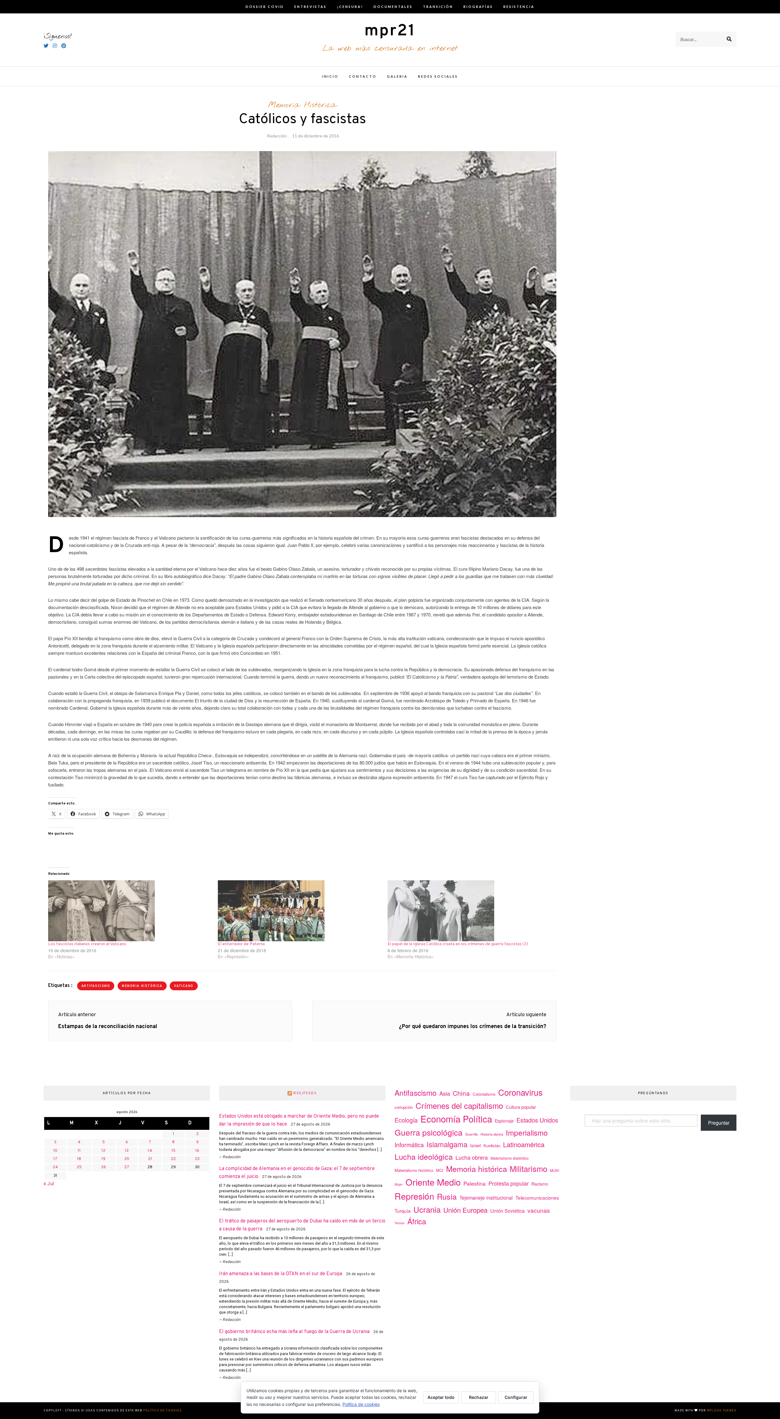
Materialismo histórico (414, 1170)
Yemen (400, 1223)
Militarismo (528, 1168)
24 (55, 1167)
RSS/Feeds (305, 1093)
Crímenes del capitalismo (459, 1105)
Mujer (399, 1184)
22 (173, 1159)
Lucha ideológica (424, 1156)
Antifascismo (95, 986)
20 (126, 1159)
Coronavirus (520, 1092)
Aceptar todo (441, 1397)
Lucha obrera (472, 1157)
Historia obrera (491, 1134)
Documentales (393, 7)
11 (79, 1150)
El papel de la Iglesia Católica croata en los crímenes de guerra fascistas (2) (458, 944)
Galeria (397, 76)
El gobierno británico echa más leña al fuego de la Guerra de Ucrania (294, 1332)
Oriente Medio (433, 1182)
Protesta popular (508, 1183)
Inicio (330, 76)
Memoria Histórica (302, 105)
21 (150, 1159)
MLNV (554, 1170)
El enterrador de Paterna (241, 944)
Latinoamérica (523, 1144)
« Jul (49, 1184)
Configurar (516, 1397)
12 (103, 1150)
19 (103, 1159)
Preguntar (718, 1122)
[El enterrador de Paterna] (299, 910)
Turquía (403, 1210)
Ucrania (427, 1209)
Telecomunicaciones (537, 1197)
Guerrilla (471, 1134)
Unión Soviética (507, 1210)
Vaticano (183, 986)
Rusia (447, 1196)
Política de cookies (162, 1411)
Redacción (277, 135)
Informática (409, 1144)
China (461, 1093)
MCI (439, 1170)
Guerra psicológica (429, 1132)
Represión (414, 1196)
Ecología (406, 1120)
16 (197, 1150)
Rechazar (478, 1397)
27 (126, 1167)
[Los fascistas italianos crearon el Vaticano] (130, 910)
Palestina (474, 1183)
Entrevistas (310, 7)
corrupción (404, 1107)
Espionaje (504, 1121)
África (416, 1221)
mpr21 (390, 31)
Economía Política (456, 1118)
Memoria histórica (142, 986)
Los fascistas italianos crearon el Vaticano (87, 944)
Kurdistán (492, 1145)
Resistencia (518, 7)
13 (127, 1150)
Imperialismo (527, 1132)
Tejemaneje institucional (486, 1197)
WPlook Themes (721, 1411)
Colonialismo (484, 1094)
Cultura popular (521, 1107)
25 (79, 1167)
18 (79, 1159)
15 (174, 1150)
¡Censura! (350, 7)
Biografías (478, 7)
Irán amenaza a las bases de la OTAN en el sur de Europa (280, 1274)
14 (150, 1150)
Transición (438, 7)
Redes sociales (438, 76)
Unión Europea (465, 1210)
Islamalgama (447, 1144)
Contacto (363, 76)
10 (55, 1150)
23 (197, 1159)
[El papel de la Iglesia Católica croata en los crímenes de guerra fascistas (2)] (469, 910)
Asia (444, 1093)
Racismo (539, 1184)
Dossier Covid (265, 7)
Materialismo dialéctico (510, 1158)
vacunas (538, 1210)
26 (103, 1167)
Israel (475, 1145)
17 (55, 1159)
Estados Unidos (537, 1120)
